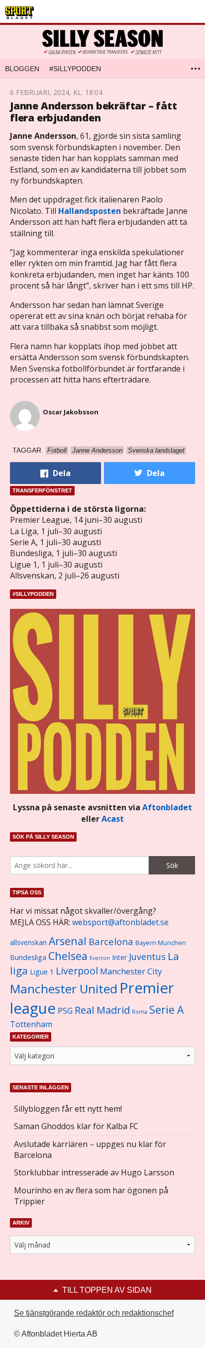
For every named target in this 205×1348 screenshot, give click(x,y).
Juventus (147, 957)
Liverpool (77, 970)
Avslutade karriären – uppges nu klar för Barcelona (90, 1149)
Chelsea (68, 956)
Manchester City (131, 971)
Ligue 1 (42, 971)
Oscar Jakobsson (71, 411)
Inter (119, 957)
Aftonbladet (167, 807)
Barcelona (111, 941)
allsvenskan (28, 942)
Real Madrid (102, 1010)
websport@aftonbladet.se (120, 922)
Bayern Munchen (160, 943)
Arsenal (68, 941)
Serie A (166, 1009)
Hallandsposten (89, 210)
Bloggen (22, 69)
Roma (139, 1011)
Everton (100, 958)
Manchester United (63, 988)
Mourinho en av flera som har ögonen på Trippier (91, 1196)
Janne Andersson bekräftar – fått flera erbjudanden (93, 111)
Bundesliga (28, 957)
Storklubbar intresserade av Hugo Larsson (94, 1172)
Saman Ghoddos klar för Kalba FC (76, 1126)
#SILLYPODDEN (75, 69)
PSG (65, 1010)
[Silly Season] (102, 42)
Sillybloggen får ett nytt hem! (68, 1108)
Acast (113, 818)
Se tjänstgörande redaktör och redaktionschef (94, 1313)
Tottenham (31, 1024)
